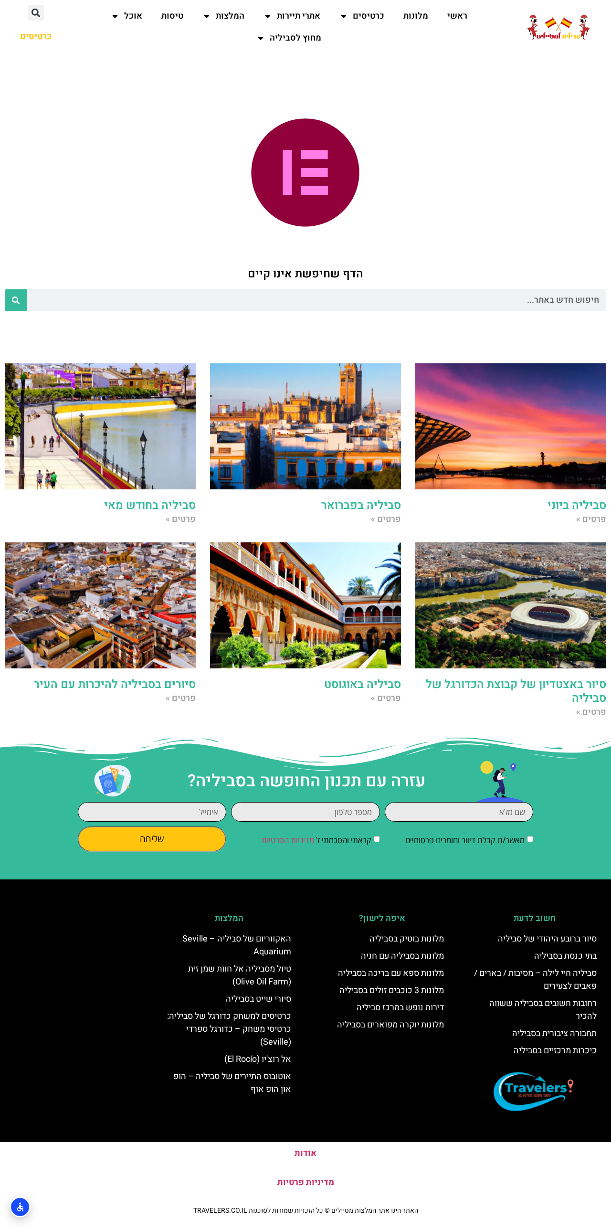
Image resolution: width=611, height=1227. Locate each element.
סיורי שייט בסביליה (258, 999)
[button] (36, 13)
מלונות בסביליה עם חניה (402, 956)
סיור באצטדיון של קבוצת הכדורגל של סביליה (516, 691)
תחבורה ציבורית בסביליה (554, 1033)
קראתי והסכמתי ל (316, 840)
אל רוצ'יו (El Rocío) (257, 1059)
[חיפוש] (16, 300)
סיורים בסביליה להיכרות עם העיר (115, 684)
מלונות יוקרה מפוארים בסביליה (390, 1024)
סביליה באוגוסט (362, 684)
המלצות (230, 16)
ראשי (457, 16)
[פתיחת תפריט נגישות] (20, 1206)
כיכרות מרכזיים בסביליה (555, 1050)
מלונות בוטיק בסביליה (406, 938)
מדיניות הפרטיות (288, 840)
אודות (305, 1153)
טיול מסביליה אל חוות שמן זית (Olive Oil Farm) (239, 975)
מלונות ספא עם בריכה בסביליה (391, 973)
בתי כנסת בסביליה (565, 956)
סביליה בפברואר (361, 505)
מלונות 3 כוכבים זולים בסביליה (391, 990)
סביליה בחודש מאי (150, 505)
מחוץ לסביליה (295, 38)
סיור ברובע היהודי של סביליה (547, 938)
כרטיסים (368, 16)
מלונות (415, 16)
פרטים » (591, 519)
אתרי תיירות (298, 16)
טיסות (172, 16)
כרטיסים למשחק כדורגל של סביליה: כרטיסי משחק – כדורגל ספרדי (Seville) (229, 1029)
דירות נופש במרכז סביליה (400, 1007)
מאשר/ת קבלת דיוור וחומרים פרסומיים (465, 840)
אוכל (133, 16)
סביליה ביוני (577, 505)
